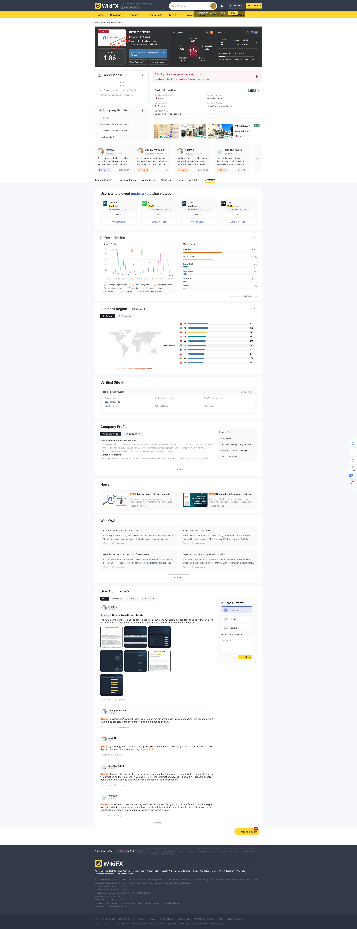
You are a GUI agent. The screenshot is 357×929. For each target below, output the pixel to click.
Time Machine (158, 62)
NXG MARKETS (126, 919)
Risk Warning (124, 871)
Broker (105, 22)
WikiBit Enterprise (182, 871)
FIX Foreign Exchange (142, 923)
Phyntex (140, 919)
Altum (189, 919)
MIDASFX (199, 919)
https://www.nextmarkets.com (221, 106)
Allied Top (184, 923)
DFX (194, 923)
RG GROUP (111, 919)
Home (97, 22)
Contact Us (111, 871)
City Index (171, 923)
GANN (220, 919)
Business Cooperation (104, 873)
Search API (167, 871)
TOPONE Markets (166, 919)
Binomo (210, 919)
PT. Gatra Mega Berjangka (212, 923)
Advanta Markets (120, 923)
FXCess (151, 919)
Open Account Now (138, 62)
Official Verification (200, 871)
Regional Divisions (125, 873)
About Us (99, 871)
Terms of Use (138, 871)
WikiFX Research (226, 871)
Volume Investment (235, 919)
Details (119, 214)
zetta (180, 919)
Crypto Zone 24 (102, 923)
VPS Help (240, 871)
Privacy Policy (153, 871)
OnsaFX (98, 919)
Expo (214, 871)
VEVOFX (159, 923)
